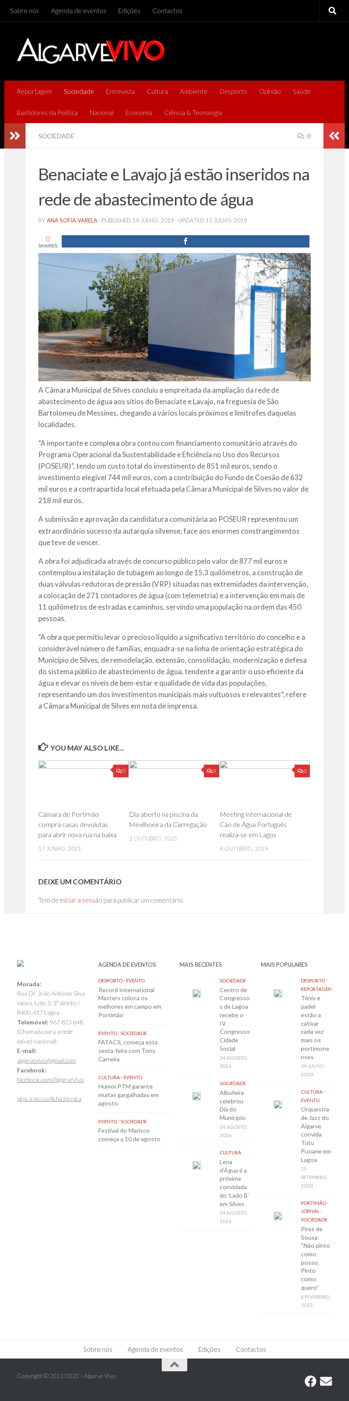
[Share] (185, 241)
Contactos (167, 10)
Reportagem (34, 91)
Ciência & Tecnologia (193, 112)
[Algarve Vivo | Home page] (90, 51)
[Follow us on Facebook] (311, 1381)
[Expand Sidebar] (15, 136)
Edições (129, 10)
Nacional (102, 112)
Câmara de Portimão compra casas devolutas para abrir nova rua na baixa (77, 824)
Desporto (233, 91)
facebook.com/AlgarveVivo (50, 1079)
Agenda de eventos (78, 10)
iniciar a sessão (81, 900)
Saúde (302, 91)
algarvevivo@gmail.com (46, 1060)
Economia (139, 112)
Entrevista (120, 91)
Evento (135, 980)
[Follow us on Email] (326, 1381)
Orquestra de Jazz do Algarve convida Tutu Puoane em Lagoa (316, 1134)
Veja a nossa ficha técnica (49, 1098)
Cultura (157, 91)
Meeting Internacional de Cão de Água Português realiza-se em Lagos (256, 824)
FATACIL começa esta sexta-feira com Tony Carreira (127, 1050)
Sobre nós (24, 10)
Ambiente (194, 91)
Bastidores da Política (47, 112)
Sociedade (79, 91)
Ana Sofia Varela (72, 220)
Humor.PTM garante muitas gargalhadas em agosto (128, 1094)
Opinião (270, 91)
